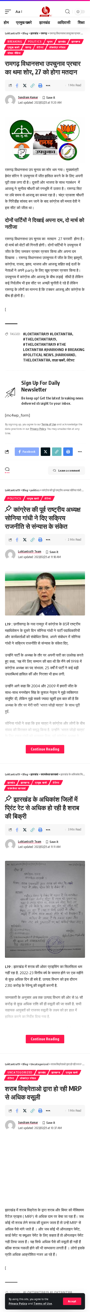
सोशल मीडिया (14, 52)
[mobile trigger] (9, 11)
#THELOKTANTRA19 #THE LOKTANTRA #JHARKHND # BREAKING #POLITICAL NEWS (53, 349)
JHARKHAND (65, 355)
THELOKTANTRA (36, 360)
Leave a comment (69, 470)
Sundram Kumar (28, 97)
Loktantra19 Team (29, 551)
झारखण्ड (76, 41)
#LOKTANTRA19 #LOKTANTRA (47, 334)
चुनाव (49, 41)
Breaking (15, 41)
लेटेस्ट (40, 47)
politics (35, 41)
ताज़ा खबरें (58, 360)
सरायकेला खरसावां (17, 788)
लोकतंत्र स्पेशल (57, 47)
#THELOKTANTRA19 (39, 339)
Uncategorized (20, 1072)
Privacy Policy (18, 1303)
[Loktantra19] (45, 11)
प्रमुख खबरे (14, 47)
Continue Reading (45, 749)
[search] (67, 11)
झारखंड (62, 41)
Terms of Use (43, 1303)
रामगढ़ (28, 47)
